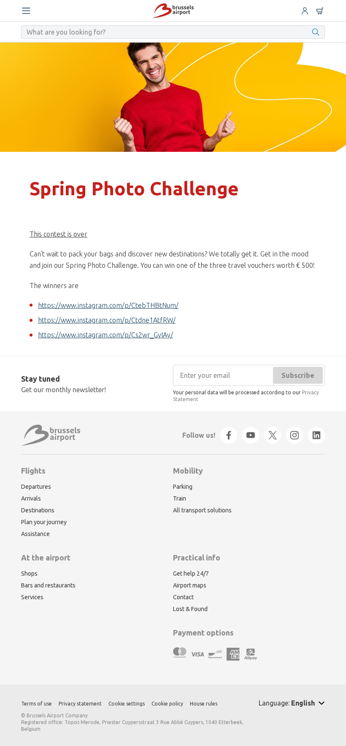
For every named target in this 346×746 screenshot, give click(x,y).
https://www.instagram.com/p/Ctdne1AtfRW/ (107, 320)
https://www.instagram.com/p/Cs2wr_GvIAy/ (105, 335)
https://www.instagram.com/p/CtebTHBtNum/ (108, 305)
